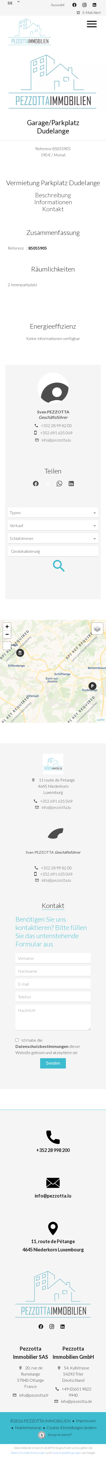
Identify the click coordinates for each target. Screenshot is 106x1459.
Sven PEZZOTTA (53, 411)
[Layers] (97, 628)
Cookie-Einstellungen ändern (71, 1427)
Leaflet (101, 719)
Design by (59, 1435)
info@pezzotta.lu (56, 439)
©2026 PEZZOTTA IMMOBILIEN (40, 1420)
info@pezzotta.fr (34, 1395)
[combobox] (53, 512)
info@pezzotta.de (76, 1401)
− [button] (7, 634)
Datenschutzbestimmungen (41, 1046)
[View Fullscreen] (7, 646)
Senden (53, 1063)
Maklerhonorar (28, 1427)
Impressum (86, 1420)
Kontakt (53, 209)
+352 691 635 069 (56, 432)
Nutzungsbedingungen (66, 1452)
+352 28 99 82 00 (56, 425)
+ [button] (7, 626)
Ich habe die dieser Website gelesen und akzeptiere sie (47, 1046)
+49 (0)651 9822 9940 (76, 1391)
